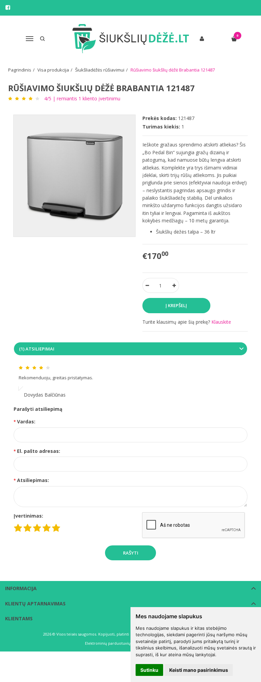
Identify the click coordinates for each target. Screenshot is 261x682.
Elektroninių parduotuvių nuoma (114, 643)
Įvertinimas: (28, 516)
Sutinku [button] (149, 670)
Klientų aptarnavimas (35, 603)
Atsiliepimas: (33, 480)
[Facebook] (8, 7)
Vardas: (26, 421)
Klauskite (221, 322)
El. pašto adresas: (38, 451)
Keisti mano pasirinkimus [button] (198, 670)
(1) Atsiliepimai (36, 349)
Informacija (21, 588)
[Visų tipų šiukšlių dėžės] (130, 39)
